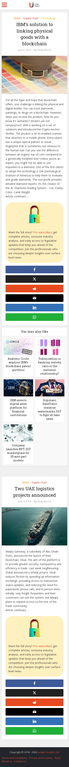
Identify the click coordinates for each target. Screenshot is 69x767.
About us (7, 761)
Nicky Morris (44, 50)
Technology (48, 18)
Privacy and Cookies (41, 758)
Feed (57, 758)
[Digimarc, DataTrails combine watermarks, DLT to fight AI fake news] (50, 387)
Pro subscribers (42, 232)
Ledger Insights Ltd (48, 752)
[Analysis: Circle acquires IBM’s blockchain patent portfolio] (18, 346)
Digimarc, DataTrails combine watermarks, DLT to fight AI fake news (49, 409)
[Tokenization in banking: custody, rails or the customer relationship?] (50, 346)
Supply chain (31, 18)
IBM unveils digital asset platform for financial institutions (18, 407)
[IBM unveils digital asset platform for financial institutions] (18, 387)
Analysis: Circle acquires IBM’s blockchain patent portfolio (18, 364)
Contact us (20, 761)
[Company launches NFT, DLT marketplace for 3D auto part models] (18, 433)
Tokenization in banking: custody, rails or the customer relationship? (49, 366)
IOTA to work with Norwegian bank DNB (32, 750)
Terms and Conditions (14, 758)
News (17, 18)
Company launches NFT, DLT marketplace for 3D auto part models (18, 452)
